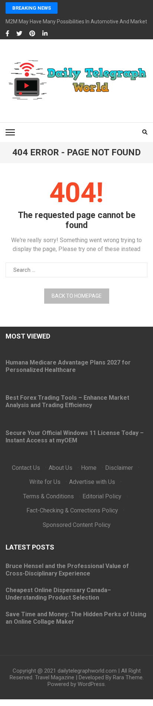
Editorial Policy (101, 496)
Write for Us (45, 481)
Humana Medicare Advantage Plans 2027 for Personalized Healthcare (68, 366)
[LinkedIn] (45, 34)
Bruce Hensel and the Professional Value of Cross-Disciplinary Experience (67, 570)
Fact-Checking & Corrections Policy (72, 510)
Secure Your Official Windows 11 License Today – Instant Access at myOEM (75, 436)
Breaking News (31, 8)
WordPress (91, 684)
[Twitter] (19, 34)
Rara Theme (128, 677)
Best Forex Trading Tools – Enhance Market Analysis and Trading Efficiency (67, 401)
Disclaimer (119, 467)
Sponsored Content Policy (77, 524)
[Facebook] (7, 34)
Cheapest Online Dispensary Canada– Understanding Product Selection (58, 594)
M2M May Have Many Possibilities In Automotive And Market (76, 21)
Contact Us (26, 467)
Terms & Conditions (48, 496)
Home (89, 467)
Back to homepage (77, 296)
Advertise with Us (92, 481)
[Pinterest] (32, 34)
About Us (60, 467)
